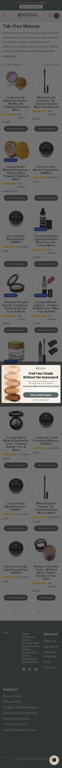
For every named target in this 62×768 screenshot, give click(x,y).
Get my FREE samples (40, 394)
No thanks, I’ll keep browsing (41, 400)
